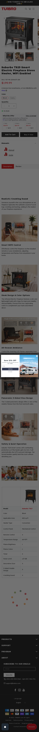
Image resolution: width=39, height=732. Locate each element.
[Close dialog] (37, 356)
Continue (10, 369)
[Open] (5, 726)
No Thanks (10, 371)
